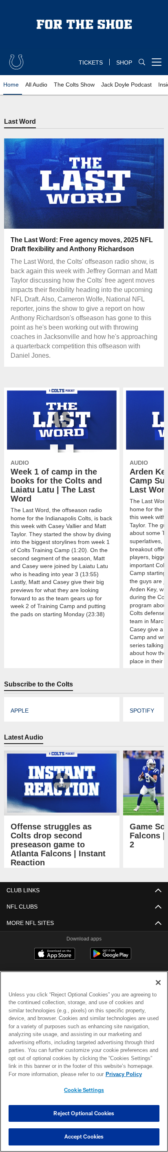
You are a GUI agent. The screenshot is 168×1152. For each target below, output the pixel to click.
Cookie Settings (84, 1090)
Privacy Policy (53, 1074)
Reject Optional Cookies (83, 1113)
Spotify (141, 711)
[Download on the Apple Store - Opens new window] (54, 955)
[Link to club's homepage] (16, 58)
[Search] (142, 62)
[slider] (84, 212)
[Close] (158, 983)
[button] (32, 184)
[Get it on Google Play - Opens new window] (110, 958)
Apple (19, 711)
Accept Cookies (84, 1136)
